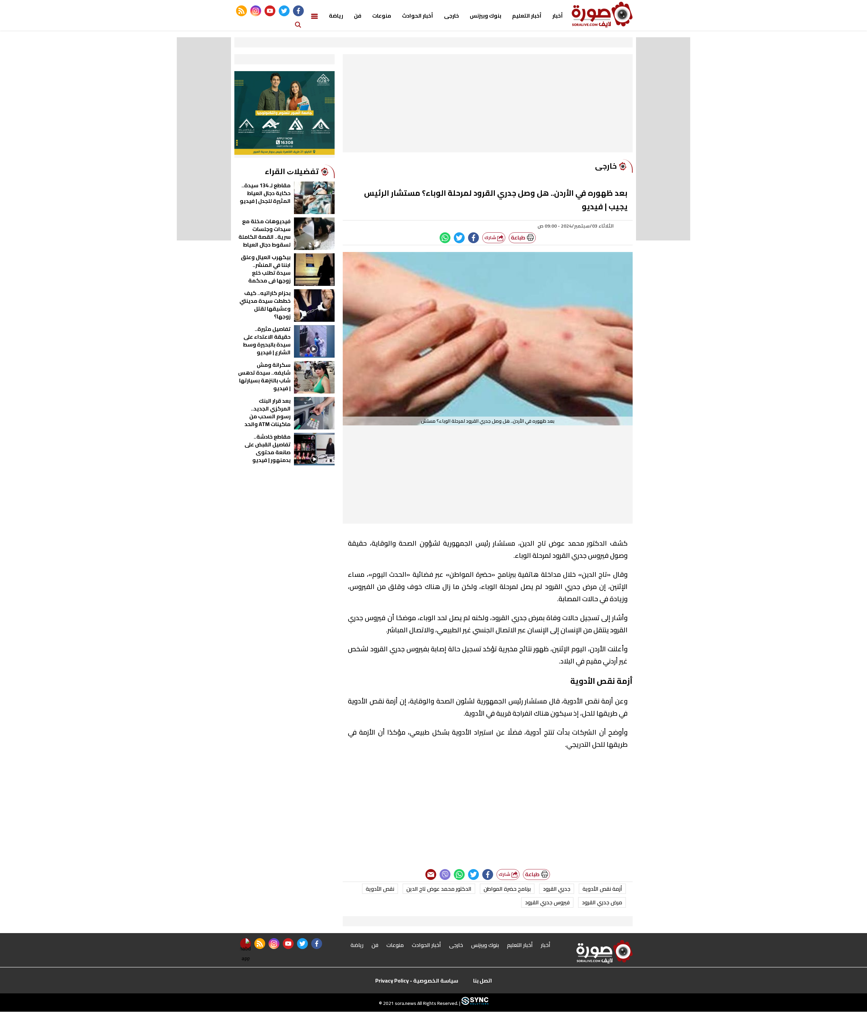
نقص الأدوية (380, 889)
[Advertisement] (488, 105)
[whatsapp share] (445, 237)
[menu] (314, 15)
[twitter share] (459, 237)
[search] (298, 24)
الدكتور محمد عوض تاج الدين (438, 889)
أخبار (557, 15)
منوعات (381, 15)
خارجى (451, 15)
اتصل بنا (482, 980)
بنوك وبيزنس (485, 15)
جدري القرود (556, 889)
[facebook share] (473, 237)
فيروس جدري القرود (547, 902)
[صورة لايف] (602, 14)
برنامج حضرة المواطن (507, 889)
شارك (490, 237)
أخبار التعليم (527, 15)
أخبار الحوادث (417, 15)
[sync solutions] (474, 1003)
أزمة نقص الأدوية (602, 889)
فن (357, 15)
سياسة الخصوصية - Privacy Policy (416, 980)
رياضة (336, 15)
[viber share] (445, 874)
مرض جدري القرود (602, 902)
